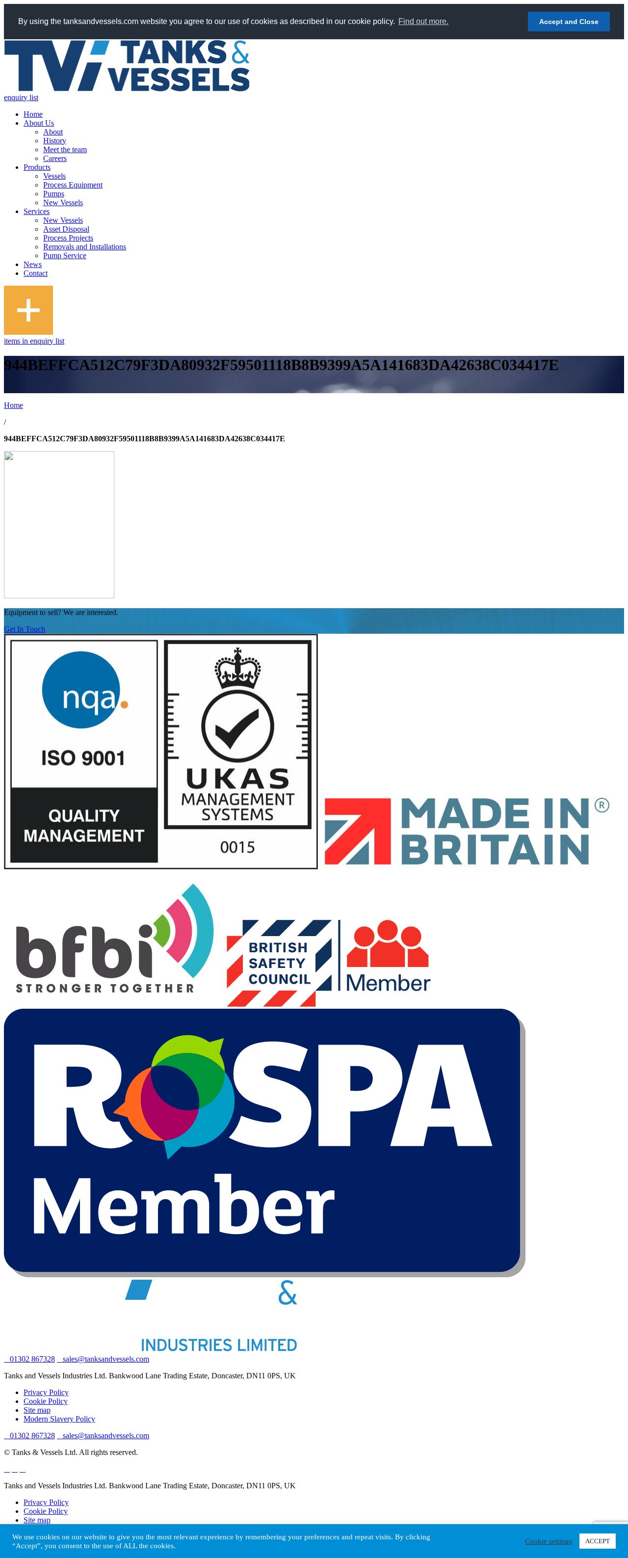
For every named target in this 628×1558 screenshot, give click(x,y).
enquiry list (21, 97)
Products (37, 167)
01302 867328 (32, 1359)
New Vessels (63, 202)
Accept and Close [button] (569, 22)
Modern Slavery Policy (59, 1419)
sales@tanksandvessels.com (106, 1359)
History (54, 140)
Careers (55, 158)
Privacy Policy (46, 1392)
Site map (37, 1410)
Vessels (54, 176)
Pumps (53, 193)
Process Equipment (73, 185)
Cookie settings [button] (548, 1541)
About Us (39, 123)
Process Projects (68, 238)
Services (37, 211)
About (53, 132)
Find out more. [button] (423, 21)
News (33, 264)
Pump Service (64, 255)
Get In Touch (24, 629)
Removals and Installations (84, 246)
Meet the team (65, 149)
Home (33, 114)
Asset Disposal (66, 229)
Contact (36, 273)
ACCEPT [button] (597, 1541)
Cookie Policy (46, 1401)
